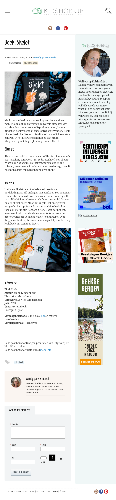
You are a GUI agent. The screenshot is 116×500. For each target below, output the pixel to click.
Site (12, 458)
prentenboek (30, 63)
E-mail (43, 445)
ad (15, 362)
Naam (13, 445)
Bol (43, 316)
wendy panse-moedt (45, 57)
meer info (45, 350)
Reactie (14, 424)
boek (21, 362)
